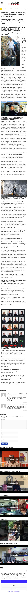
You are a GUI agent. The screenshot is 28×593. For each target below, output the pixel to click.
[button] (26, 571)
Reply (25, 402)
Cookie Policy (10, 591)
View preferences (14, 588)
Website (2, 438)
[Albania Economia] (14, 3)
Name (2, 430)
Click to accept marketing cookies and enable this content (14, 458)
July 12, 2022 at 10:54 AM (22, 393)
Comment (3, 419)
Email (2, 434)
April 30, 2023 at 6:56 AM (23, 404)
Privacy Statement (16, 591)
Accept (14, 581)
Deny (14, 585)
